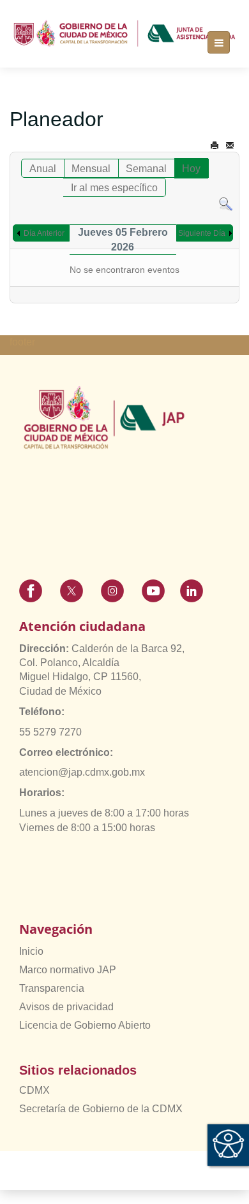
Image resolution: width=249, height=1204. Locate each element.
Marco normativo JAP (67, 969)
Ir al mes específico (114, 187)
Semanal (146, 168)
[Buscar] (225, 203)
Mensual (91, 168)
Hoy (191, 168)
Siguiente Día (201, 233)
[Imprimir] (214, 145)
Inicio (31, 951)
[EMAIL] (229, 145)
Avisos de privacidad (66, 1006)
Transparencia (51, 988)
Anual (42, 168)
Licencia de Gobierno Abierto (85, 1025)
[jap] (124, 33)
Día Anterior (44, 233)
